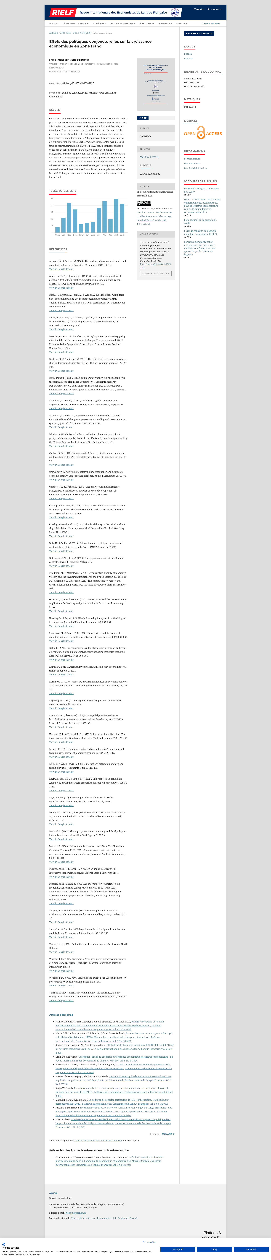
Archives (65, 33)
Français (188, 58)
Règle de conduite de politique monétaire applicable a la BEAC (201, 232)
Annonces (165, 23)
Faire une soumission (199, 33)
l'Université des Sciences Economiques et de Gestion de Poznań (104, 1218)
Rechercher (212, 23)
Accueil (54, 23)
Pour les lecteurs (192, 158)
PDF (143, 118)
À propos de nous (75, 23)
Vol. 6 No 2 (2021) (82, 33)
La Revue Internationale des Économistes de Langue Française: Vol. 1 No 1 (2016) (125, 1103)
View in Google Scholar (61, 268)
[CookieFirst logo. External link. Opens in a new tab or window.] (3, 1244)
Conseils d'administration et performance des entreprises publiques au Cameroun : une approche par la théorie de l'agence (200, 248)
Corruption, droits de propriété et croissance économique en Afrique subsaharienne (124, 1056)
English (188, 53)
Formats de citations (154, 273)
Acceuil (53, 1192)
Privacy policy (149, 1242)
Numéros (99, 23)
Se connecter (214, 9)
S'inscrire (199, 9)
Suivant (167, 1134)
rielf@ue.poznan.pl (76, 1212)
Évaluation (147, 23)
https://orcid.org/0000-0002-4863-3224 (64, 71)
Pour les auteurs (122, 23)
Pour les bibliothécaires (195, 168)
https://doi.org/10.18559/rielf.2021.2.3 (75, 83)
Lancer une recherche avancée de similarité (98, 1140)
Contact (181, 23)
